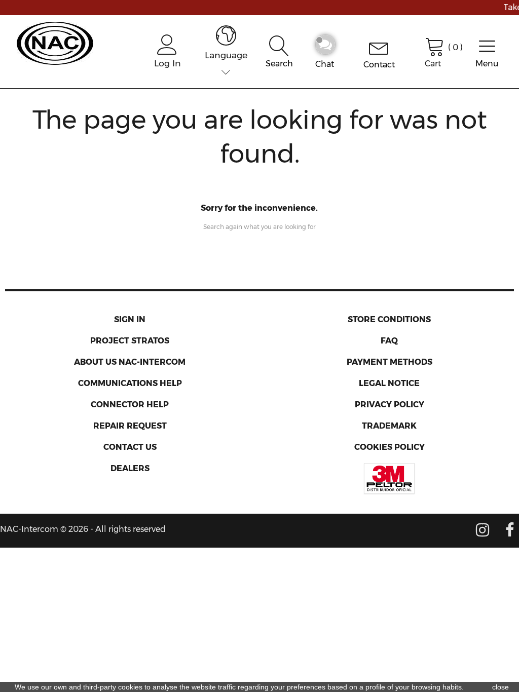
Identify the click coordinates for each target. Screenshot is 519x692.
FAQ (389, 340)
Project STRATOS (129, 340)
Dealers (130, 468)
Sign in (129, 319)
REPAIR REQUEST (130, 426)
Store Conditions (389, 319)
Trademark (389, 426)
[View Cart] (435, 45)
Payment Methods (389, 362)
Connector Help (130, 404)
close (500, 687)
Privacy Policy (389, 404)
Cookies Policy (389, 447)
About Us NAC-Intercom (130, 362)
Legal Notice (389, 383)
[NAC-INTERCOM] (55, 41)
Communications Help (130, 383)
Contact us (130, 447)
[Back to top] (488, 656)
